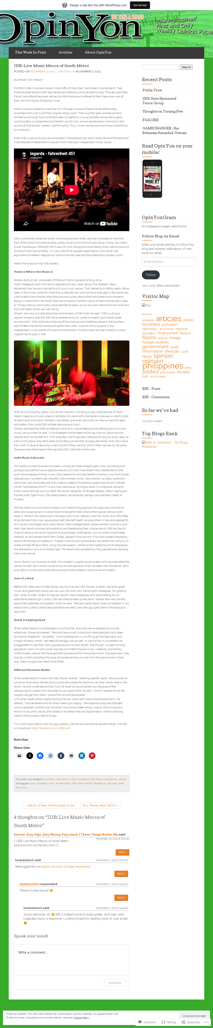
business (49, 779)
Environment (168, 333)
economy (167, 329)
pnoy (188, 367)
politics (150, 372)
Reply (122, 852)
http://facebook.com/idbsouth (50, 728)
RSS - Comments (156, 397)
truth (145, 376)
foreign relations (155, 342)
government (155, 346)
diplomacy (150, 329)
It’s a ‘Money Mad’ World (99, 805)
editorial (181, 329)
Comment (114, 983)
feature (185, 333)
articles (169, 318)
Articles (65, 52)
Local (184, 351)
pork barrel (167, 372)
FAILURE (150, 120)
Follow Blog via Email (160, 236)
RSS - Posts (151, 389)
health (174, 347)
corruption (170, 325)
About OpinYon (98, 52)
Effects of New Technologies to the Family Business (51, 806)
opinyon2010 (29, 884)
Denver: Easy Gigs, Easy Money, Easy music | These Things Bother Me (66, 834)
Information (152, 351)
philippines (111, 779)
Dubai (32, 783)
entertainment (87, 779)
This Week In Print (30, 52)
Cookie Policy (81, 1017)
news (147, 356)
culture (73, 779)
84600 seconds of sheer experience (65, 866)
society (122, 779)
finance (163, 338)
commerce (62, 779)
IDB (74, 783)
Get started (140, 5)
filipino (99, 779)
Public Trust (152, 90)
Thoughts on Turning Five (162, 111)
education (149, 333)
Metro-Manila (85, 783)
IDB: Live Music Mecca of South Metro (51, 66)
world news (158, 376)
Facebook (42, 783)
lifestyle (172, 351)
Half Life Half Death (60, 783)
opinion (163, 355)
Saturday (112, 783)
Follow (151, 274)
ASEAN (188, 320)
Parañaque (100, 783)
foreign (175, 338)
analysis (148, 320)
